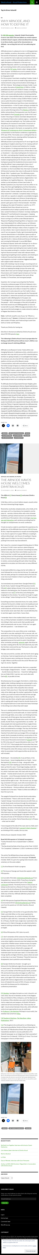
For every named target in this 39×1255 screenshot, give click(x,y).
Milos (18, 1013)
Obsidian (6, 993)
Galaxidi (27, 435)
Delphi (27, 433)
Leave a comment (21, 28)
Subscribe (4, 1203)
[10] (10, 762)
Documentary (18, 435)
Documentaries (7, 435)
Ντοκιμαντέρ (19, 437)
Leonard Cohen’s (28, 828)
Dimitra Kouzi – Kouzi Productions (14, 2)
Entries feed (4, 1218)
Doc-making (10, 476)
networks (22, 642)
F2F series (13, 69)
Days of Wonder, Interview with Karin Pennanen (15, 1160)
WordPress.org (5, 1225)
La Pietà (3, 1157)
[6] (6, 588)
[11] (30, 819)
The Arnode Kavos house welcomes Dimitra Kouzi (16, 483)
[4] (32, 529)
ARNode (5, 433)
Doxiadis (17, 114)
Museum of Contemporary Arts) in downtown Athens (18, 130)
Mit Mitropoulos (8, 35)
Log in (2, 1214)
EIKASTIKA (19, 87)
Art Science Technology (16, 433)
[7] (14, 592)
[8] (6, 676)
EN (1, 17)
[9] (19, 758)
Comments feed (5, 1221)
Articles (3, 476)
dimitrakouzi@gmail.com (25, 878)
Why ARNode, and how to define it (15, 22)
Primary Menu (36, 2)
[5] (34, 583)
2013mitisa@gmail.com (23, 903)
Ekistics (25, 110)
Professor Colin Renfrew (11, 1011)
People (19, 476)
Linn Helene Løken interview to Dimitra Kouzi (14, 1150)
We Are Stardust (6, 1154)
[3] (6, 497)
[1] (10, 495)
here (17, 334)
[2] (21, 495)
